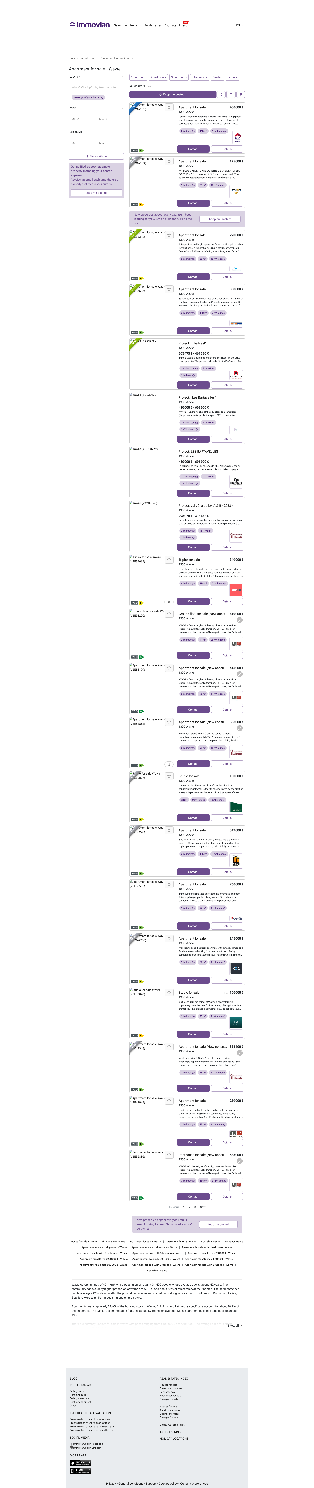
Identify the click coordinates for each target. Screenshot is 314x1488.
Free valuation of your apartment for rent (92, 1430)
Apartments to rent (170, 1410)
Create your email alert (172, 1424)
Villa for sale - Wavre (113, 1241)
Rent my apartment (80, 1401)
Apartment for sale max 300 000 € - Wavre (156, 1258)
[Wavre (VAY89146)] (152, 526)
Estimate (170, 25)
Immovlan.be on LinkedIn (87, 1447)
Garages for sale (169, 1399)
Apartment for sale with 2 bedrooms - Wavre (102, 1253)
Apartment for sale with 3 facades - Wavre (209, 1264)
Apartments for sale (171, 1388)
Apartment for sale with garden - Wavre (104, 1247)
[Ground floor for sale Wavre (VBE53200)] (152, 634)
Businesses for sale (170, 1395)
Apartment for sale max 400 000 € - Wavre (209, 1258)
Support (151, 1483)
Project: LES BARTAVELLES (198, 451)
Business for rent (169, 1413)
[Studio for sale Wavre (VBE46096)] (152, 1013)
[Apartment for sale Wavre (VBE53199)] (152, 688)
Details (227, 149)
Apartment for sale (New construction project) (212, 668)
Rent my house (78, 1394)
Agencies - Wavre (157, 1270)
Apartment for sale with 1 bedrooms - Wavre (207, 1247)
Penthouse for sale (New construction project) (212, 1155)
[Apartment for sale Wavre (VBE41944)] (152, 1121)
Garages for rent (169, 1417)
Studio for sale (189, 776)
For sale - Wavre (210, 1241)
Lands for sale (168, 1392)
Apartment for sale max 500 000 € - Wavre (103, 1264)
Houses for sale (168, 1384)
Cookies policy (168, 1483)
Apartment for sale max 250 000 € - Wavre (104, 1258)
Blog (73, 1378)
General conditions (131, 1483)
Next (203, 1207)
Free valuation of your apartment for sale (92, 1426)
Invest (183, 25)
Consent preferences (194, 1483)
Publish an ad (153, 25)
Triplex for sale (189, 560)
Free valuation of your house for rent (90, 1422)
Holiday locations (174, 1438)
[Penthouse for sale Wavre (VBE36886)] (152, 1175)
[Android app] (80, 1463)
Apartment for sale (192, 107)
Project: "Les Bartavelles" (197, 397)
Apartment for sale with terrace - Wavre (154, 1247)
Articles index (171, 1432)
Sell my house (77, 1391)
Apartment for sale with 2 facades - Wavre (156, 1264)
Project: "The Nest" (192, 343)
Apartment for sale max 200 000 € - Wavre (212, 1253)
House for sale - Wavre (84, 1241)
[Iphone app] (80, 1471)
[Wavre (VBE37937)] (152, 418)
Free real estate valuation (90, 1413)
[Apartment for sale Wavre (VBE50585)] (152, 905)
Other (73, 1405)
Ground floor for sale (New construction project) (213, 614)
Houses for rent (168, 1406)
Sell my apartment (80, 1398)
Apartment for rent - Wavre (181, 1241)
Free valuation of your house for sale (90, 1419)
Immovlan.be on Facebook (88, 1443)
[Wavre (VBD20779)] (152, 472)
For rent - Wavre (234, 1241)
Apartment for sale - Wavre (145, 1241)
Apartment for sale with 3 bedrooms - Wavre (157, 1253)
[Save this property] (169, 107)
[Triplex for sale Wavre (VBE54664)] (152, 580)
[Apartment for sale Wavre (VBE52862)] (152, 742)
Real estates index (174, 1378)
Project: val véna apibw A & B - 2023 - (206, 505)
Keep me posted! (96, 192)
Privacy (111, 1483)
